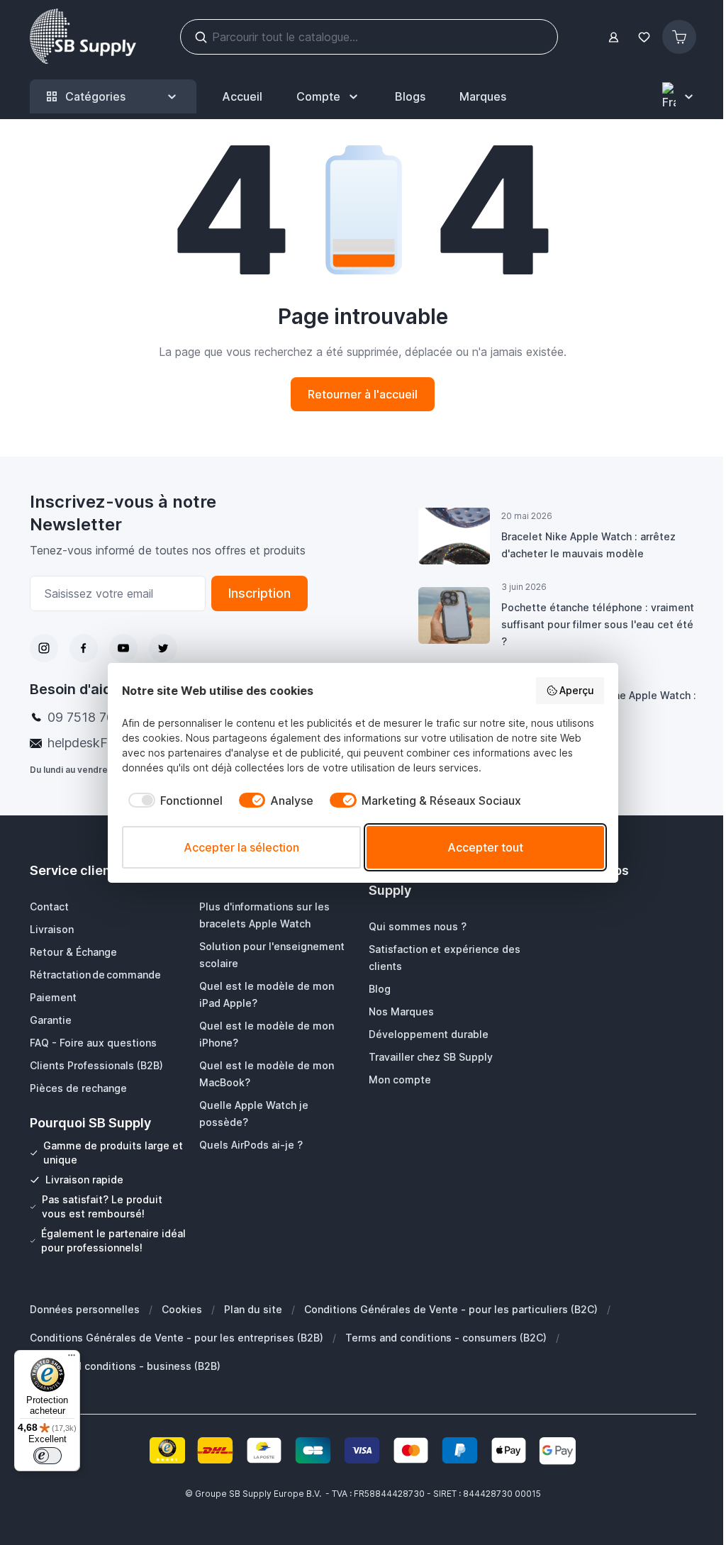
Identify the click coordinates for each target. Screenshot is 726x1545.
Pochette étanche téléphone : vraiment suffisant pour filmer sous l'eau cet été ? (597, 624)
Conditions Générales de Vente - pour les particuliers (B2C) (451, 1309)
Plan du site (253, 1309)
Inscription (259, 593)
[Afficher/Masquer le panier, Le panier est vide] (679, 37)
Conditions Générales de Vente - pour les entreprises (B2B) (176, 1338)
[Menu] (71, 1358)
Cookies (182, 1309)
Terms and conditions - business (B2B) (125, 1366)
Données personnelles (85, 1309)
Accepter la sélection (241, 847)
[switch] (47, 1455)
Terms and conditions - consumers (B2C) (446, 1338)
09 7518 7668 (89, 717)
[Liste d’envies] (643, 37)
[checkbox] (172, 800)
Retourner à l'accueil (363, 394)
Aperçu (576, 690)
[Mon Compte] (613, 37)
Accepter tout (485, 847)
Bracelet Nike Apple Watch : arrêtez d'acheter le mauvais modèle (588, 544)
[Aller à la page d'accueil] (83, 37)
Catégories (95, 96)
